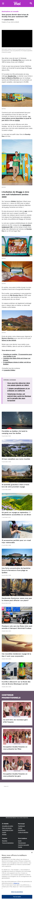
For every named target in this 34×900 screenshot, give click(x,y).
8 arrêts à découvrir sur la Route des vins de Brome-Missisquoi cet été (16, 683)
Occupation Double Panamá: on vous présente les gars (15, 775)
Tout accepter (17, 896)
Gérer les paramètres (17, 891)
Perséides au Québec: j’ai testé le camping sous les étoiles (14, 432)
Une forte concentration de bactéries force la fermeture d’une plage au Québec (16, 570)
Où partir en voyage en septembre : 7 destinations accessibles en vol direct (16, 513)
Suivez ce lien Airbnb (9, 340)
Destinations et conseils (10, 11)
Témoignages (22, 843)
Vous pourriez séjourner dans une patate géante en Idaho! (18, 384)
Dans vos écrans (7, 828)
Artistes (4, 834)
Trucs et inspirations (8, 843)
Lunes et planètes (23, 832)
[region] (17, 875)
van (25, 211)
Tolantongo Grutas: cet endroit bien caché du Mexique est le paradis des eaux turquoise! (19, 397)
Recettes (4, 840)
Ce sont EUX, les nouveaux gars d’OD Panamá (15, 721)
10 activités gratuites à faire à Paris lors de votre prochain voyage (15, 486)
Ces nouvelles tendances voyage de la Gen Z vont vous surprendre (16, 655)
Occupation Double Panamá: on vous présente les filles (15, 748)
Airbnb (17, 120)
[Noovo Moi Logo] (17, 3)
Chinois (20, 828)
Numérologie (21, 830)
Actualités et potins (7, 826)
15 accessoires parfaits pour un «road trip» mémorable (16, 541)
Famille (20, 847)
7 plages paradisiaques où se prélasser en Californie (18, 389)
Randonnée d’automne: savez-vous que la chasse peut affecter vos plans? (17, 599)
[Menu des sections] (3, 3)
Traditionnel (21, 826)
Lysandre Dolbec (9, 370)
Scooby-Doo (12, 76)
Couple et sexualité (23, 845)
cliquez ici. (16, 883)
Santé (19, 840)
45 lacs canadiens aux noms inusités (16, 459)
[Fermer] (32, 852)
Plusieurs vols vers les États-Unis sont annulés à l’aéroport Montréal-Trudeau (17, 627)
